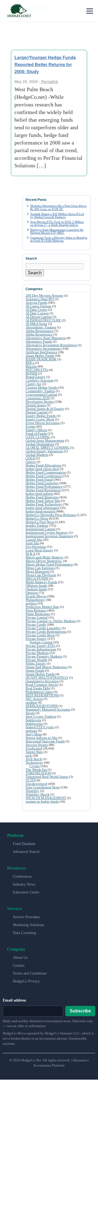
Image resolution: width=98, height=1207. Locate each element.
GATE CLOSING (38, 437)
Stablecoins (34, 723)
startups (31, 731)
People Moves (36, 596)
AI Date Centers (37, 313)
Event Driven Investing (43, 423)
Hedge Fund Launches (42, 483)
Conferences (22, 876)
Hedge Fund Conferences (44, 476)
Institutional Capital (41, 529)
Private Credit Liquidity (43, 628)
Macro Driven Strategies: (44, 561)
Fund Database (24, 844)
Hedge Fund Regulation (43, 490)
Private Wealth (36, 660)
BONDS (31, 373)
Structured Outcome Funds (45, 741)
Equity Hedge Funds (41, 416)
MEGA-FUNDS (37, 578)
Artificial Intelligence (41, 352)
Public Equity (36, 663)
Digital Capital (37, 412)
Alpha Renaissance (40, 331)
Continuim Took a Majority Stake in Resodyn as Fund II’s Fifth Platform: (58, 239)
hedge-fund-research (41, 511)
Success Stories (37, 745)
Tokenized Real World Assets (47, 777)
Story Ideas (34, 734)
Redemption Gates (39, 692)
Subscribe (80, 1011)
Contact (18, 965)
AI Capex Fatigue (38, 306)
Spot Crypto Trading (41, 716)
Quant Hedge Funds (40, 674)
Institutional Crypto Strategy (47, 532)
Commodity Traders (40, 391)
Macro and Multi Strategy (45, 557)
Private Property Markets (44, 656)
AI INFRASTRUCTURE (43, 320)
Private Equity (36, 639)
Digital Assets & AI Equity (45, 409)
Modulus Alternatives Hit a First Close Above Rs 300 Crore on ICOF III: (58, 207)
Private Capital (37, 617)
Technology (34, 762)
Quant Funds (35, 670)
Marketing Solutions (28, 925)
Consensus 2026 (38, 398)
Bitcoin (31, 366)
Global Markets (37, 455)
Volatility (32, 791)
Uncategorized (36, 784)
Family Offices (36, 430)
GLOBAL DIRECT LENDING (47, 448)
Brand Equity (35, 377)
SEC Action (34, 699)
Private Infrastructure (41, 649)
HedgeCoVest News (40, 522)
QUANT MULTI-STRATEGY (47, 677)
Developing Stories (40, 402)
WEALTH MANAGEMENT (46, 798)
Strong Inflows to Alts (41, 738)
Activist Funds (36, 302)
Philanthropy (35, 600)
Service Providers (26, 917)
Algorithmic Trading (41, 327)
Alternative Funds (39, 341)
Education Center (26, 892)
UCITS (31, 780)
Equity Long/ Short (40, 419)
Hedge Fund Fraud (39, 479)
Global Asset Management (45, 440)
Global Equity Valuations (44, 451)
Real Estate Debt (38, 688)
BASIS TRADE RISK (41, 359)
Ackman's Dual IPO (40, 299)
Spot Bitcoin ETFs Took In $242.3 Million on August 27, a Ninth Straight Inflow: (57, 223)
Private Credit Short (40, 635)
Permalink (49, 81)
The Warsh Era (36, 769)
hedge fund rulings (39, 494)
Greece (31, 462)
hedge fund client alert (42, 469)
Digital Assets (36, 405)
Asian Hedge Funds (40, 356)
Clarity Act (34, 384)
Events (31, 426)
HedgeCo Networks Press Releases (51, 515)
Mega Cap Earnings (40, 568)
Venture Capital (41, 642)
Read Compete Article (42, 685)
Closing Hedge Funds (41, 387)
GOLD (30, 458)
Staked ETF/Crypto (40, 727)
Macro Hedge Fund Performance (49, 564)
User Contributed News (43, 787)
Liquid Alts (34, 540)
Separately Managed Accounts (48, 709)
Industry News (24, 884)
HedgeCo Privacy (26, 981)
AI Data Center (36, 310)
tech (29, 755)
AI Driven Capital (39, 317)
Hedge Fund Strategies (42, 497)
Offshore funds (36, 585)
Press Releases (36, 610)
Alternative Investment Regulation (51, 345)
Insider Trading (37, 525)
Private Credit (36, 624)
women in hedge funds (42, 801)
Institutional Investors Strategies (49, 536)
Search (35, 273)
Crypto (34, 766)
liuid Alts (32, 543)
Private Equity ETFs (40, 646)
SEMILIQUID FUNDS (42, 706)
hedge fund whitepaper (42, 508)
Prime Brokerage (38, 614)
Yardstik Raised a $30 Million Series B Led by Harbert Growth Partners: (57, 215)
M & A (30, 554)
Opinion (32, 593)
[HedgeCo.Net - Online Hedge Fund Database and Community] (19, 11)
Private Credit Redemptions (46, 631)
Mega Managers (37, 571)
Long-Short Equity (39, 550)
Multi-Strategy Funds (41, 582)
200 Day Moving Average (44, 295)
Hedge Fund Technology (44, 504)
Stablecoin (33, 720)
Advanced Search (26, 852)
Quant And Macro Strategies (46, 667)
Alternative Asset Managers (46, 338)
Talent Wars (34, 752)
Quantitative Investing (42, 681)
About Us (20, 958)
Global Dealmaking (40, 444)
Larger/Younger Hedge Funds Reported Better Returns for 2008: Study (45, 64)
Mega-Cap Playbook (41, 575)
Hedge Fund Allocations (43, 465)
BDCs (30, 363)
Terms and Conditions (30, 973)
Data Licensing (24, 933)
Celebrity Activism (39, 380)
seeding (31, 702)
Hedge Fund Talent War (43, 501)
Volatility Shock (38, 794)
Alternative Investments (43, 348)
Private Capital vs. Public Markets (51, 621)
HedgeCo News (37, 518)
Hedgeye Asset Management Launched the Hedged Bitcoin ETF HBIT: (57, 231)
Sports (30, 713)
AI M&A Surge (36, 324)
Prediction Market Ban (42, 607)
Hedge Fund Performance (44, 486)
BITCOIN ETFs (37, 370)
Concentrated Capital (41, 394)
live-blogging (36, 547)
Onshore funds (36, 589)
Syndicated (34, 748)
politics (31, 603)
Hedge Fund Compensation (46, 472)
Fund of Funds (36, 433)
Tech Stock (34, 759)
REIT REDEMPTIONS (42, 695)
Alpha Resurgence (39, 334)
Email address (14, 1000)
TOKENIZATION (38, 773)
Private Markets (37, 653)
